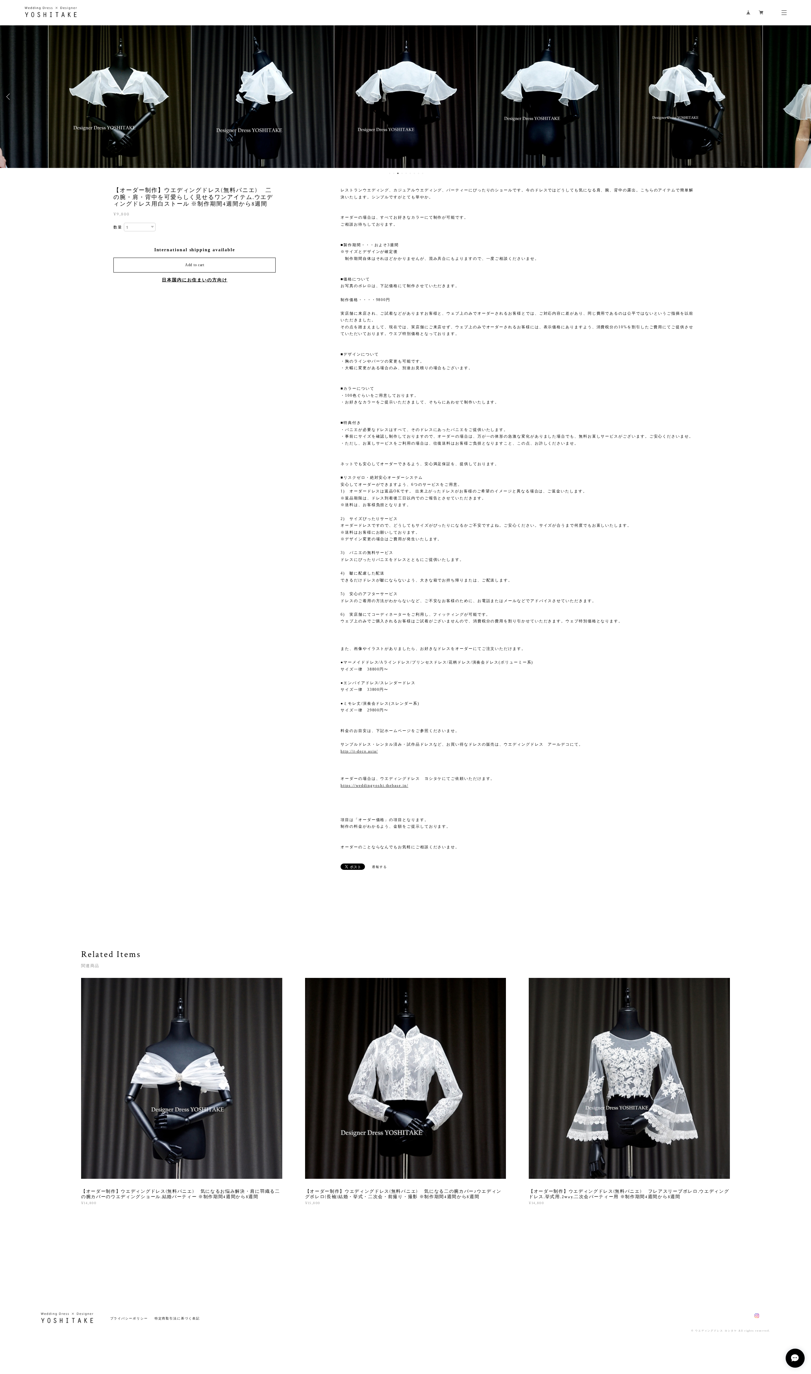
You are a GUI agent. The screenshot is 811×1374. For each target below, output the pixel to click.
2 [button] (393, 173)
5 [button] (406, 173)
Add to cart (194, 265)
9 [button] (422, 173)
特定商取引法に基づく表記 (177, 1318)
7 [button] (414, 173)
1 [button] (389, 173)
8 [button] (418, 173)
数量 (117, 227)
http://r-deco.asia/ (359, 751)
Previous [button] (9, 96)
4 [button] (402, 173)
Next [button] (801, 96)
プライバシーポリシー (129, 1318)
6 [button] (410, 173)
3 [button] (398, 173)
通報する (379, 867)
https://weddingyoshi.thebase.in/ (374, 785)
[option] (119, 96)
